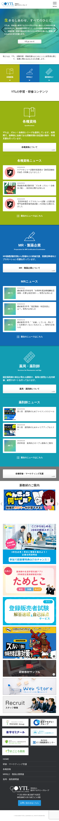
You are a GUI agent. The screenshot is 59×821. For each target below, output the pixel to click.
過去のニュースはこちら (32, 216)
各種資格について (29, 147)
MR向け (29, 77)
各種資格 (9, 77)
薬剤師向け (49, 77)
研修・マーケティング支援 (15, 764)
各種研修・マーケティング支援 (29, 473)
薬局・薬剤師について (29, 389)
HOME (6, 759)
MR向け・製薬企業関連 (13, 774)
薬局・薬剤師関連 (11, 779)
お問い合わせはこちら (29, 803)
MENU (55, 6)
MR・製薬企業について (29, 268)
